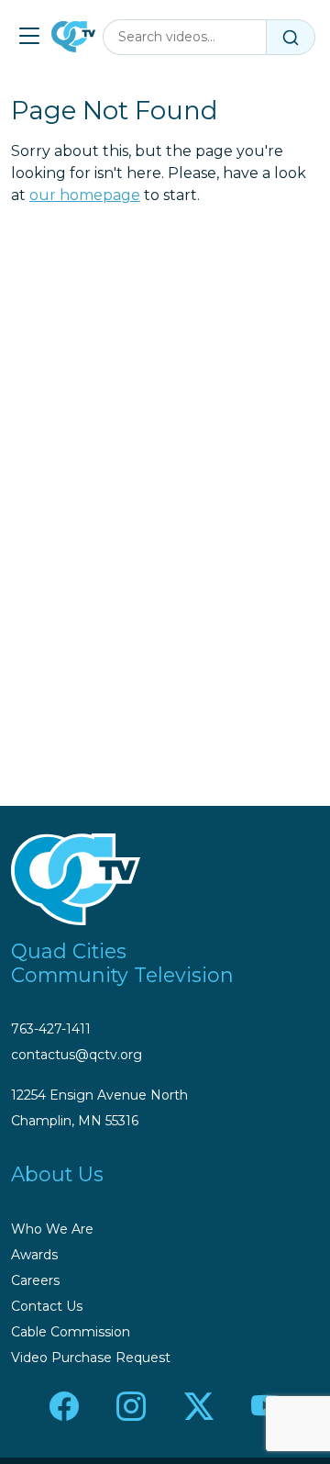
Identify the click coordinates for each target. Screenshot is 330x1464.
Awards (34, 1254)
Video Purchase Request (90, 1357)
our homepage (84, 195)
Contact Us (46, 1306)
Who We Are (52, 1229)
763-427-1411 (51, 1029)
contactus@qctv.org (76, 1054)
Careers (35, 1280)
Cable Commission (70, 1332)
